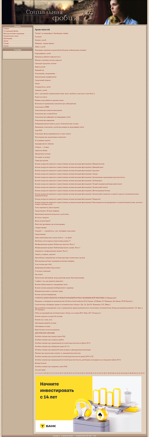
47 (128, 373)
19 (67, 373)
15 (58, 373)
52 (139, 373)
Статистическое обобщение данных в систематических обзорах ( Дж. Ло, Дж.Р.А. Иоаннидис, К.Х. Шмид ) (72, 304)
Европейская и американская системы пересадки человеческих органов (60, 258)
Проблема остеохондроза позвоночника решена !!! (53, 241)
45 (124, 373)
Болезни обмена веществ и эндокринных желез (51, 284)
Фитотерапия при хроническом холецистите (50, 137)
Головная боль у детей (42, 87)
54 (143, 373)
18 (65, 373)
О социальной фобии (11, 31)
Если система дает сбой (43, 264)
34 (100, 373)
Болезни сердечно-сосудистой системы (48, 316)
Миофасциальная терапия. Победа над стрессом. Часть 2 (55, 244)
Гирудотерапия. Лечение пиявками (47, 211)
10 (47, 373)
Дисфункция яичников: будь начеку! (47, 268)
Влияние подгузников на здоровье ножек (49, 100)
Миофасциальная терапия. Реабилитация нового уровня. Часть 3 (57, 247)
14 (56, 373)
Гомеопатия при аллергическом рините (48, 110)
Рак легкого (39, 274)
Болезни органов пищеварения (45, 294)
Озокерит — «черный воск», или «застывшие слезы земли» (55, 231)
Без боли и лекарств (42, 217)
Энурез (37, 83)
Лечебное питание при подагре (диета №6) (50, 336)
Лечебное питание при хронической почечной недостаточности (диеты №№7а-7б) (64, 356)
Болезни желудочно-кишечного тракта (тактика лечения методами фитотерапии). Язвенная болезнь (69, 164)
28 (87, 373)
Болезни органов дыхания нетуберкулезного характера (54, 288)
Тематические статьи (11, 36)
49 (133, 373)
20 (69, 373)
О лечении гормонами (42, 271)
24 (78, 373)
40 (113, 373)
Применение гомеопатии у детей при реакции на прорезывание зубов (59, 127)
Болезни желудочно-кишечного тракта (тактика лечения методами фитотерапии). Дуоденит (67, 170)
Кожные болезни (40, 363)
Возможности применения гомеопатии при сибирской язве (55, 103)
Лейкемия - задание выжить (44, 43)
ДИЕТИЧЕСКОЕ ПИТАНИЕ (45, 333)
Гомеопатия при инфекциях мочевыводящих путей (52, 117)
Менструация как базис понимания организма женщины (54, 261)
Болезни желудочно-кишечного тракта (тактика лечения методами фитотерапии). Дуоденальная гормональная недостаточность (80, 177)
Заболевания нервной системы (45, 323)
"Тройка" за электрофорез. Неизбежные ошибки (51, 33)
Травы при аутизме (41, 160)
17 (63, 373)
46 (126, 373)
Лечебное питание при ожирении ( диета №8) (51, 366)
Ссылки (6, 43)
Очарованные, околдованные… (46, 73)
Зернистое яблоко (41, 150)
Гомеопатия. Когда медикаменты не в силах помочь (53, 134)
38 (109, 373)
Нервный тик (39, 70)
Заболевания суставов (42, 326)
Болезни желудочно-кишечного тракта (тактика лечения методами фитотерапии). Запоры (66, 174)
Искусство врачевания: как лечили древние (50, 224)
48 (130, 373)
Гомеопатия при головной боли (46, 113)
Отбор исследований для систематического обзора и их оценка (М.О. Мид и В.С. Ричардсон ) (68, 313)
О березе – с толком (42, 147)
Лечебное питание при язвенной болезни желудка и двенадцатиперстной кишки (63, 350)
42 (117, 373)
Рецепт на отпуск (41, 97)
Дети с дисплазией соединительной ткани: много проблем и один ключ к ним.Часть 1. (65, 93)
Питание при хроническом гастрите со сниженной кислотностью (58, 353)
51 (137, 373)
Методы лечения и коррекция (14, 33)
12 (52, 373)
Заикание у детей (41, 90)
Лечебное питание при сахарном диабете (49, 340)
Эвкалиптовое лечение (42, 154)
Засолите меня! (40, 370)
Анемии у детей (40, 40)
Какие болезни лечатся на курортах (47, 330)
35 (102, 373)
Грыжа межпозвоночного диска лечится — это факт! (53, 237)
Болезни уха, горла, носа (43, 319)
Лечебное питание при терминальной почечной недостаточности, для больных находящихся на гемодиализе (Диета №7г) (78, 360)
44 (122, 373)
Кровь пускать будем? (42, 221)
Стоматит (38, 37)
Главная (6, 28)
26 (82, 373)
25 (80, 373)
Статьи (6, 46)
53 (141, 373)
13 (54, 373)
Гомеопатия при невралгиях (44, 120)
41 (115, 373)
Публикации (8, 38)
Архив (6, 41)
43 (119, 373)
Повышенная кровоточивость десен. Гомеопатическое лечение (57, 124)
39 (111, 373)
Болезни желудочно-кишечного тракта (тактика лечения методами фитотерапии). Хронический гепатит (71, 187)
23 (76, 373)
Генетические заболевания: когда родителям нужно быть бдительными (59, 278)
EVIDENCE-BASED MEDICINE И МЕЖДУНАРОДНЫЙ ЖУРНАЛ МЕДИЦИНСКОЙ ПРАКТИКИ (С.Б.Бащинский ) (76, 298)
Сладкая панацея (40, 227)
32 (95, 373)
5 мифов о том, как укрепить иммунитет (49, 281)
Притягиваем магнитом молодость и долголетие (52, 214)
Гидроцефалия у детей (43, 53)
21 (71, 373)
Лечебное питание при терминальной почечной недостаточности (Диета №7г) (62, 343)
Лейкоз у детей (40, 47)
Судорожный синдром (43, 80)
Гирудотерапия (40, 234)
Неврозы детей (40, 67)
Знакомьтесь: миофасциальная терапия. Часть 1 (51, 251)
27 (85, 373)
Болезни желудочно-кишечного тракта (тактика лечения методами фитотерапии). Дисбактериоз (68, 180)
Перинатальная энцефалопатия (45, 77)
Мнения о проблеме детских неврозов (48, 60)
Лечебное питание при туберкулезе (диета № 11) (52, 346)
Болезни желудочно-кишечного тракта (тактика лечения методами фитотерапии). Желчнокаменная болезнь (72, 190)
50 (135, 373)
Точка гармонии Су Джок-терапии (47, 207)
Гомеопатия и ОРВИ (42, 107)
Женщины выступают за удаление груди (49, 291)
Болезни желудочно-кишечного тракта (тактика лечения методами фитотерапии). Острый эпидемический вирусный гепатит (78, 184)
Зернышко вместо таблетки (44, 144)
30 (91, 373)
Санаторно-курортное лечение (45, 63)
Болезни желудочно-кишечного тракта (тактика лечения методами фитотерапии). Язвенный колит (69, 167)
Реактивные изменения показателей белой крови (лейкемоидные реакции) (60, 50)
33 (98, 373)
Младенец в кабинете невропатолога (48, 57)
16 (61, 373)
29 (89, 373)
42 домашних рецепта (42, 140)
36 (104, 373)
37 (106, 373)
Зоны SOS (38, 130)
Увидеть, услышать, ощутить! (45, 254)
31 (93, 373)
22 (74, 373)
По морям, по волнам (42, 157)
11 (50, 373)
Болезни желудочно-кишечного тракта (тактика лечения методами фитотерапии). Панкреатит (68, 199)
